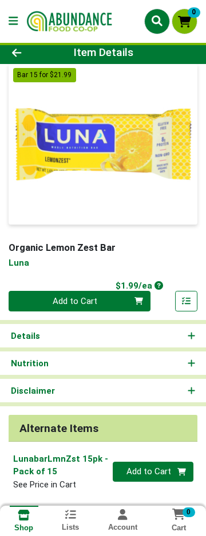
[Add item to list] (186, 301)
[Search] (157, 21)
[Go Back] (32, 53)
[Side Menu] (13, 21)
